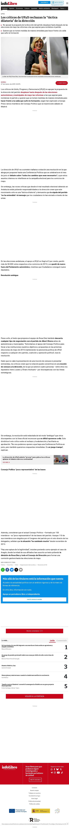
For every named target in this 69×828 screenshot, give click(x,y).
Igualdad (34, 8)
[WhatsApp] (52, 769)
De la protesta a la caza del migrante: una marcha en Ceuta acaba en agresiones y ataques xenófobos (27, 646)
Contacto (34, 787)
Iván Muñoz (5, 677)
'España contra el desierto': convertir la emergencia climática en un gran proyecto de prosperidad (28, 685)
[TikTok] (62, 772)
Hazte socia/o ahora (34, 599)
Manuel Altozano (6, 649)
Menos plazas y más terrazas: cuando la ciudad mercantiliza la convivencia (25, 675)
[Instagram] (55, 772)
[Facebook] (54, 769)
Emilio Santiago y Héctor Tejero (10, 688)
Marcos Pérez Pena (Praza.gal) (10, 658)
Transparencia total (57, 5)
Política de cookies (34, 804)
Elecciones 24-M (42, 565)
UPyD (16, 565)
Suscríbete (44, 2)
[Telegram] (52, 772)
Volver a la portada (34, 696)
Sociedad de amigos (34, 796)
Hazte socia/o (35, 780)
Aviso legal (34, 798)
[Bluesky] (57, 769)
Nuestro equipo (34, 790)
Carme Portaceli (6, 668)
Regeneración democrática (28, 565)
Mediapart (55, 8)
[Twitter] (61, 769)
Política (4, 8)
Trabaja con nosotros (35, 793)
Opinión (11, 8)
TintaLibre (63, 8)
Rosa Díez (10, 565)
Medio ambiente (44, 8)
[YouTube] (58, 772)
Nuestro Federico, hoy (9, 665)
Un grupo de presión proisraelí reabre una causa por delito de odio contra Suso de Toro (27, 655)
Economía (19, 8)
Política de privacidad (35, 801)
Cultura (27, 8)
